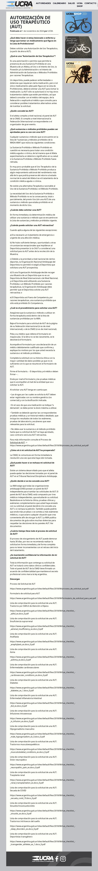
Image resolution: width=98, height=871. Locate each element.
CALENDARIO (59, 3)
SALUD (71, 3)
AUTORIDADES (43, 3)
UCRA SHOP (80, 4)
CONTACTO (90, 3)
